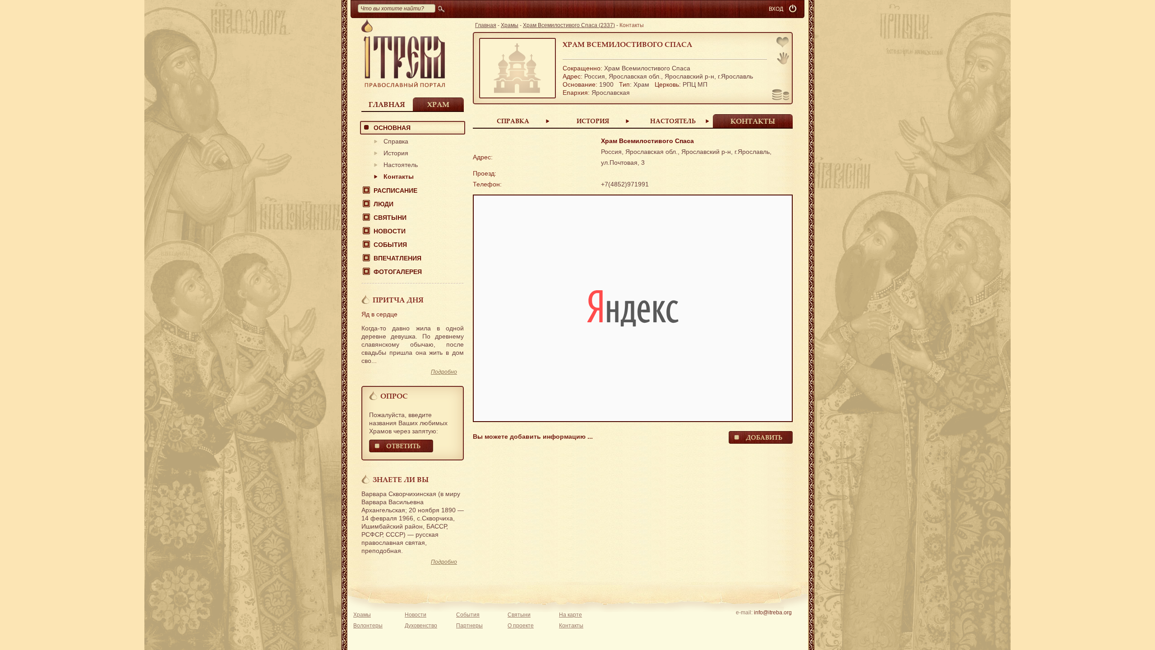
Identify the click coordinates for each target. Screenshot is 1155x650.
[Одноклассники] (787, 624)
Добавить (764, 437)
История (395, 153)
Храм (438, 104)
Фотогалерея (398, 271)
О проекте (521, 625)
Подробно (444, 372)
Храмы (509, 25)
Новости (390, 231)
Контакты (398, 176)
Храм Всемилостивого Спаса (627, 44)
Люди (383, 204)
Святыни (390, 217)
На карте (570, 615)
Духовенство (421, 625)
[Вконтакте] (745, 624)
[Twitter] (773, 624)
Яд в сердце (379, 314)
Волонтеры (368, 625)
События (390, 244)
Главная (387, 104)
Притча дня (398, 300)
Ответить (403, 445)
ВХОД (776, 9)
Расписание (395, 190)
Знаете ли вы (401, 479)
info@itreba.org (773, 612)
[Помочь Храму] (781, 95)
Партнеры (469, 625)
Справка (395, 141)
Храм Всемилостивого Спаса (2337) (569, 25)
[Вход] (793, 9)
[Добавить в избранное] (783, 43)
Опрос (394, 396)
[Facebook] (759, 624)
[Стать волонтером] (783, 58)
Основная (392, 127)
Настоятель (400, 164)
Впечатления (397, 258)
